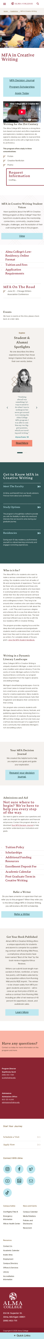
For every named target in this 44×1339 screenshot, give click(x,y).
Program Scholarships (21, 87)
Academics (14, 11)
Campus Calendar (30, 1212)
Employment (8, 1259)
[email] (31, 1181)
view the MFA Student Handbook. (21, 640)
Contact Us (7, 1246)
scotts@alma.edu (9, 1078)
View (22, 236)
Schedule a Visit (11, 1137)
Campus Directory (10, 1263)
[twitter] (31, 1169)
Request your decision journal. (21, 775)
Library (6, 1272)
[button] (7, 407)
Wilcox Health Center (11, 1224)
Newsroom (27, 1228)
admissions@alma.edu (11, 1102)
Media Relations (29, 1216)
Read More (22, 443)
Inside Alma (8, 1255)
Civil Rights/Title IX (10, 1212)
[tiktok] (7, 1192)
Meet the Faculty (13, 486)
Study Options (11, 507)
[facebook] (19, 1169)
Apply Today (22, 93)
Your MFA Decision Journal (23, 825)
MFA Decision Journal (22, 80)
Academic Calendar (11, 1251)
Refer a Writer (22, 914)
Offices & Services (10, 1268)
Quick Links (23, 1335)
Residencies (10, 533)
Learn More (22, 1012)
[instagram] (7, 1169)
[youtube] (7, 1181)
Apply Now (9, 1145)
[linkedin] (19, 1181)
